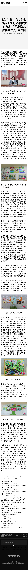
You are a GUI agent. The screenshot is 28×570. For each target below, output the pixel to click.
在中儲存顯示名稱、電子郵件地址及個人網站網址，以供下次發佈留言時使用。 (14, 549)
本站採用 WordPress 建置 (14, 562)
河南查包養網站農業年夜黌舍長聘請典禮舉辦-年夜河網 (6, 535)
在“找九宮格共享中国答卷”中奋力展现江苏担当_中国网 (21, 535)
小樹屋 (6, 332)
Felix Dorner (13, 563)
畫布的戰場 (5, 3)
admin (23, 33)
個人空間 (12, 321)
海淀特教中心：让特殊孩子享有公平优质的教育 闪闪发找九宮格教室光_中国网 (14, 25)
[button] (26, 3)
